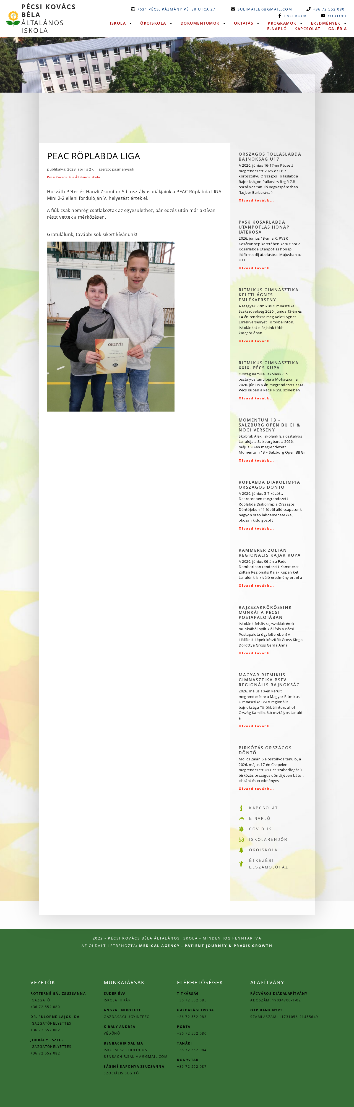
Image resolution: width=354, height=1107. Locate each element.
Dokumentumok (200, 23)
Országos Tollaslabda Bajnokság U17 (270, 156)
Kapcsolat (308, 28)
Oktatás (244, 23)
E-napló (277, 28)
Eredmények (325, 23)
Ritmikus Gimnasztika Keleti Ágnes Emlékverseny (269, 294)
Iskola (118, 23)
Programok (282, 23)
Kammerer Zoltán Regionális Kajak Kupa (270, 552)
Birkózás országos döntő (265, 750)
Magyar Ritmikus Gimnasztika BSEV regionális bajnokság (269, 679)
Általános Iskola (48, 18)
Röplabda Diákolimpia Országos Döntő (269, 484)
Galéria (337, 28)
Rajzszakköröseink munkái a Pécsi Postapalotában (265, 612)
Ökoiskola (153, 23)
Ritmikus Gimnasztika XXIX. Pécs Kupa (269, 365)
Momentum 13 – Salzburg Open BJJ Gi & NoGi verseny (269, 425)
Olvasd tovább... (256, 200)
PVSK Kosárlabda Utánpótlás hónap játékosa (264, 227)
